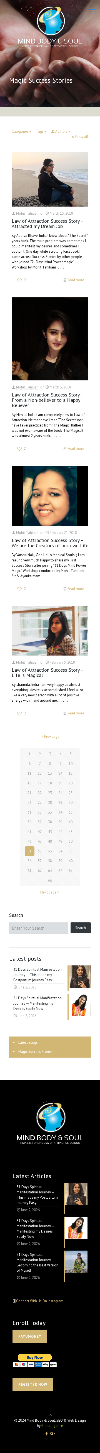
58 (50, 861)
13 (50, 773)
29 (60, 802)
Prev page (51, 736)
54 (60, 851)
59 (60, 861)
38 (50, 822)
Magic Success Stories (35, 1051)
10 (70, 763)
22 (40, 793)
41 (29, 831)
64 (60, 870)
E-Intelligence (52, 1425)
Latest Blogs (28, 1042)
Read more (76, 280)
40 (70, 822)
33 (50, 812)
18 (50, 783)
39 (60, 822)
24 (60, 793)
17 (40, 783)
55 (70, 851)
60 (70, 861)
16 (29, 783)
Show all (81, 136)
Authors (61, 131)
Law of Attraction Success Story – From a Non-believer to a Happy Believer (48, 400)
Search (16, 915)
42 (40, 831)
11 (29, 773)
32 (40, 812)
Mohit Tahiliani (27, 213)
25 (70, 793)
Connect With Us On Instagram (39, 1301)
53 (50, 851)
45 (70, 831)
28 (50, 802)
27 (40, 802)
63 (50, 870)
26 (29, 802)
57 (40, 861)
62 (40, 870)
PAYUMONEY (29, 1336)
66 (50, 880)
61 (29, 870)
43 (50, 831)
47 (40, 841)
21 (29, 793)
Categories (20, 131)
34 (60, 812)
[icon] (53, 1433)
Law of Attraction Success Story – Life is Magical (48, 672)
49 (60, 841)
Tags (40, 131)
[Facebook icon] (46, 1433)
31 (29, 812)
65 (70, 870)
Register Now (32, 1384)
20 (70, 783)
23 (50, 793)
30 (70, 802)
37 (40, 822)
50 (70, 841)
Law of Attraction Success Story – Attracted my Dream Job (48, 223)
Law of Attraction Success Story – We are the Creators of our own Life (50, 543)
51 (29, 851)
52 (40, 851)
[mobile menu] (92, 11)
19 (60, 783)
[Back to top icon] (50, 1415)
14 (60, 773)
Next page (48, 892)
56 (29, 861)
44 (60, 831)
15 (70, 773)
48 (50, 841)
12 (40, 773)
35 (70, 812)
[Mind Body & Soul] (50, 26)
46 (29, 841)
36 (29, 822)
